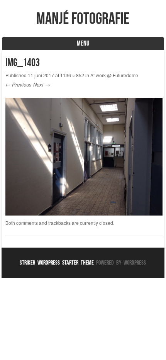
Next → (41, 84)
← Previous (18, 84)
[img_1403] (84, 213)
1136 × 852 (72, 75)
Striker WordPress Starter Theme (57, 262)
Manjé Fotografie (82, 18)
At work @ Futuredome (114, 75)
